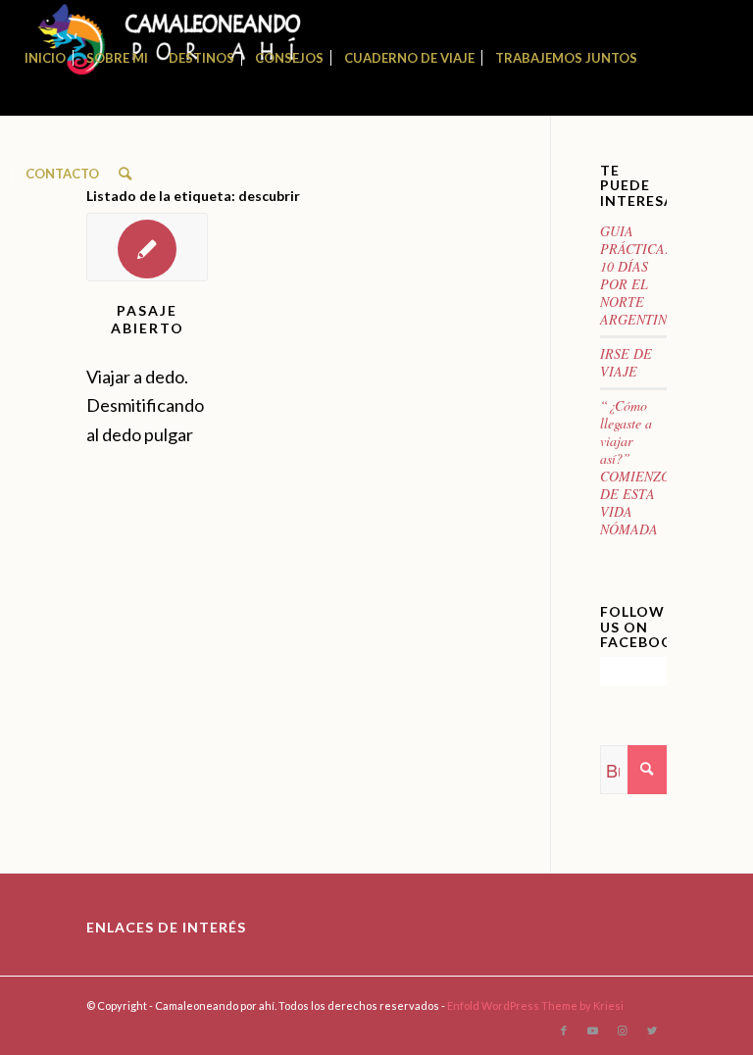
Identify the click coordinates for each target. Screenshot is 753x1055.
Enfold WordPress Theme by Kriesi (535, 1005)
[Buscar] (125, 173)
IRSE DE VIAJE (626, 362)
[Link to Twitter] (652, 1030)
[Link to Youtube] (593, 1030)
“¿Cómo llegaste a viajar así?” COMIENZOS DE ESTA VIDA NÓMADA (639, 467)
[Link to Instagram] (622, 1030)
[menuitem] (45, 58)
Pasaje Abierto (147, 319)
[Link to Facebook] (563, 1030)
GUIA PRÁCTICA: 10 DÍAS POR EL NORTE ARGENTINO (638, 275)
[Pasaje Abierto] (147, 247)
